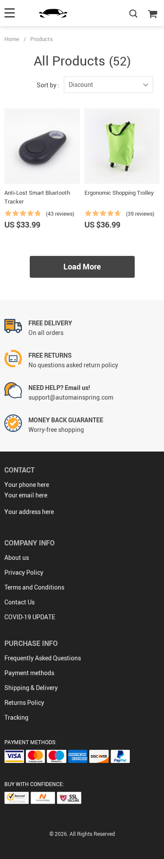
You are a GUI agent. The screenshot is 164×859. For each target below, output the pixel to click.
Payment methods (29, 673)
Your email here (25, 495)
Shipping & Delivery (31, 687)
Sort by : (48, 85)
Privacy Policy (23, 572)
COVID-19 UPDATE (29, 617)
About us (16, 557)
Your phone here (26, 484)
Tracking (16, 717)
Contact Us (19, 602)
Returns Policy (24, 702)
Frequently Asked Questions (42, 658)
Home (11, 39)
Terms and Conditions (34, 587)
